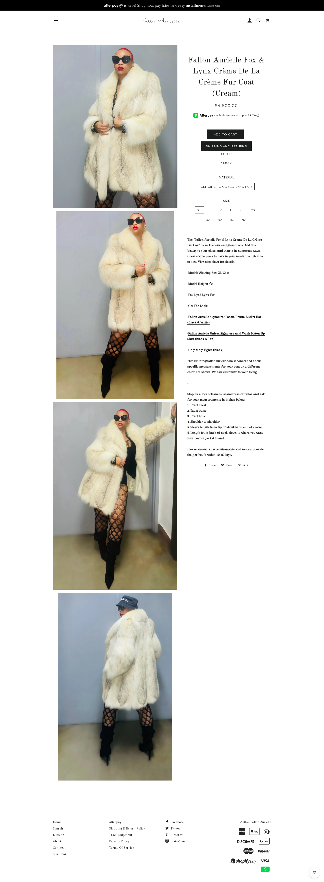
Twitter (175, 828)
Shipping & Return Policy (127, 828)
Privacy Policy (119, 841)
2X (253, 210)
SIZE (226, 201)
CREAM (226, 163)
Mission (58, 835)
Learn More (213, 5)
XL (242, 210)
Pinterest (176, 835)
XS (199, 210)
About (57, 841)
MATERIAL (226, 177)
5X (232, 219)
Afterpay (115, 822)
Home (57, 822)
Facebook (177, 822)
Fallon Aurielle (260, 822)
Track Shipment (120, 835)
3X (208, 219)
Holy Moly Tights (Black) (205, 350)
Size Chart (60, 854)
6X (244, 219)
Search (58, 828)
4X (220, 219)
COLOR (226, 154)
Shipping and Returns (226, 146)
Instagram (178, 841)
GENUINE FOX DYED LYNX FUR (226, 186)
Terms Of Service (121, 848)
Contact (58, 848)
